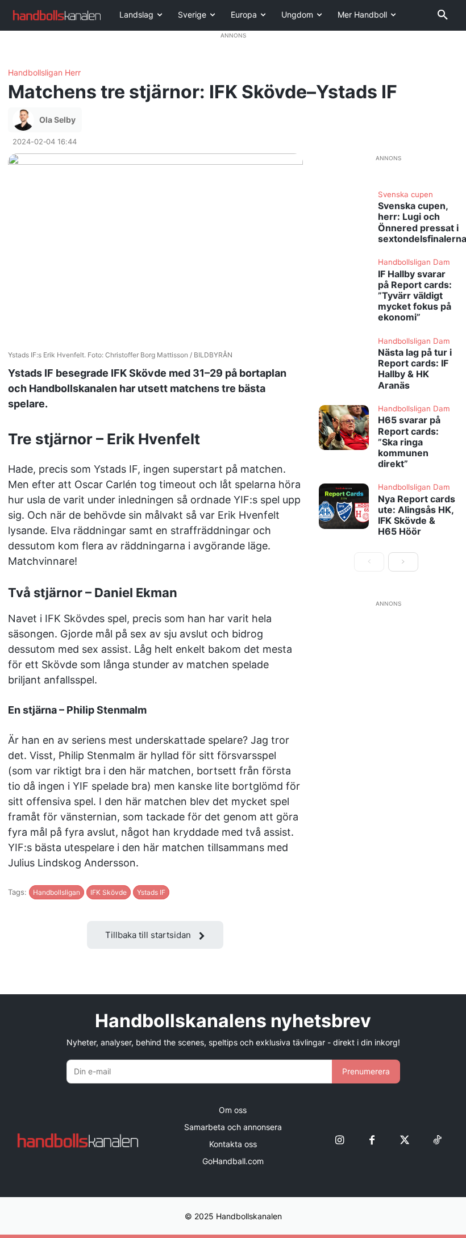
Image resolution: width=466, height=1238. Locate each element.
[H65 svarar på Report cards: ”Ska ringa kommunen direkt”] (344, 427)
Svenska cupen (405, 195)
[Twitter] (404, 1140)
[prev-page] (369, 562)
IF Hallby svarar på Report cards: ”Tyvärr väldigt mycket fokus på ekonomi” (415, 295)
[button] (442, 15)
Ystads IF (151, 892)
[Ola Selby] (25, 120)
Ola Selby (57, 119)
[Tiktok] (437, 1140)
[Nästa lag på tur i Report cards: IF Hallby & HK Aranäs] (344, 359)
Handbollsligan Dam (414, 262)
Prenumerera (366, 1071)
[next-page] (403, 562)
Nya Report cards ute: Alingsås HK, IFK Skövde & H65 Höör (416, 515)
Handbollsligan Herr (44, 73)
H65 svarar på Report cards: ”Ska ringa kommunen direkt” (409, 441)
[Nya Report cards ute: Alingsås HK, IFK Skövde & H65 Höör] (344, 505)
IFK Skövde (108, 892)
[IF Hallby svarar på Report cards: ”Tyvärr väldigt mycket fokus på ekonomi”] (344, 281)
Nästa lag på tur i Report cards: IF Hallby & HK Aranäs (415, 369)
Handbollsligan (56, 892)
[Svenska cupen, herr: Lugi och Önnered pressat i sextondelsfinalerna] (344, 213)
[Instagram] (339, 1140)
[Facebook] (372, 1140)
